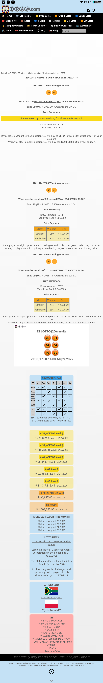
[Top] (51, 674)
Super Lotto (85, 15)
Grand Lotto (64, 15)
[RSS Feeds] (13, 2)
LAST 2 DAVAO (52, 650)
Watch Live (86, 25)
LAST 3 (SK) (53, 629)
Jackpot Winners (14, 25)
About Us (69, 663)
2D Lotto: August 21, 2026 (51, 527)
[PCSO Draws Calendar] (86, 2)
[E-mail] (90, 2)
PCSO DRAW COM (8, 73)
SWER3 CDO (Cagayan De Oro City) (53, 638)
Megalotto (11, 20)
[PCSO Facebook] (8, 2)
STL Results (25, 15)
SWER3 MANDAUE (52, 620)
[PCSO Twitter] (3, 2)
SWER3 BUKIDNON (53, 635)
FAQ (43, 30)
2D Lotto (88, 20)
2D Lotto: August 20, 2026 (51, 530)
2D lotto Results (33, 73)
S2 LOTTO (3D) (52, 626)
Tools (8, 30)
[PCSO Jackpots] (81, 2)
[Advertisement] (51, 52)
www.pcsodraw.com (24, 663)
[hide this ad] (51, 681)
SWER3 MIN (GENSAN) (53, 623)
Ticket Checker (38, 25)
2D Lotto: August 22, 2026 (51, 524)
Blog (55, 30)
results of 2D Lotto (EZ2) (47, 101)
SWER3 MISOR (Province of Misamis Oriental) (53, 643)
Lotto (27, 20)
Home (9, 15)
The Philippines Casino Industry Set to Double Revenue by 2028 (51, 562)
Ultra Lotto (45, 15)
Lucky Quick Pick (63, 25)
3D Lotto (71, 20)
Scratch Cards (26, 30)
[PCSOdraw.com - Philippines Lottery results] (22, 11)
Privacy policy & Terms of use (54, 663)
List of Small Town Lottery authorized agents (51, 543)
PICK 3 (52, 647)
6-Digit (56, 20)
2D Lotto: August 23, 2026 (51, 521)
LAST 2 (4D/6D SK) (52, 632)
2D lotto (21, 73)
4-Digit (41, 20)
